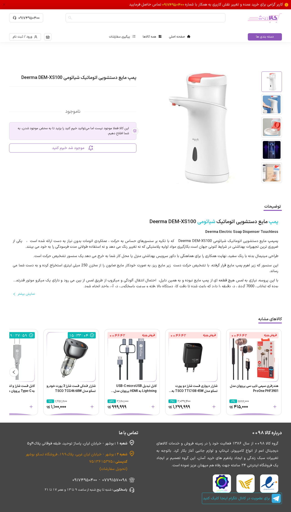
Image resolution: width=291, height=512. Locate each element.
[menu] (150, 37)
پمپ (273, 222)
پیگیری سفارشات (119, 36)
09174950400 (29, 17)
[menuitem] (179, 37)
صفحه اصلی (177, 36)
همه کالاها (149, 36)
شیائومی (206, 222)
